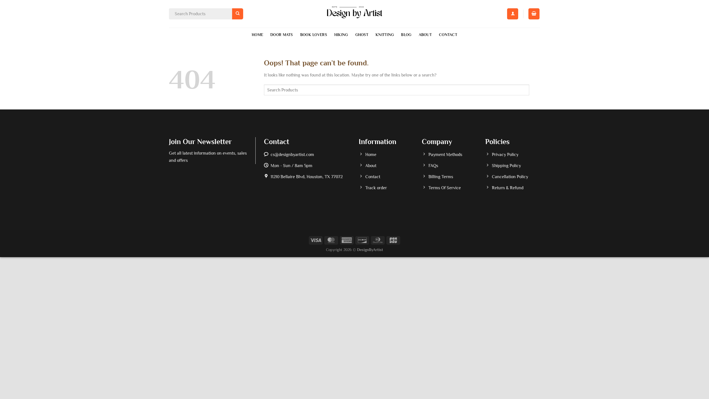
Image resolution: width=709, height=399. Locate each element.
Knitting (385, 34)
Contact (448, 34)
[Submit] (237, 14)
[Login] (512, 13)
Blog (406, 34)
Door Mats (281, 34)
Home (257, 34)
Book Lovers (313, 34)
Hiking (341, 34)
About (425, 34)
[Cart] (534, 13)
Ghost (361, 34)
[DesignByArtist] (355, 13)
